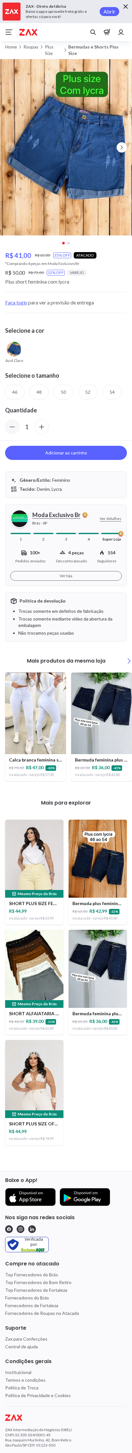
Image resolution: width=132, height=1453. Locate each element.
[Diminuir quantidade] (12, 427)
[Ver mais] (129, 661)
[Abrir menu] (9, 32)
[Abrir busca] (93, 32)
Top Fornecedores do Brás (31, 1274)
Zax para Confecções (26, 1339)
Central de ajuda (21, 1346)
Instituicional (18, 1372)
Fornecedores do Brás (27, 1297)
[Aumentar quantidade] (42, 427)
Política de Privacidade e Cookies (38, 1395)
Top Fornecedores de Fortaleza (36, 1290)
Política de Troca (21, 1387)
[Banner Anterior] (10, 147)
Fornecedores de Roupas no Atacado (42, 1313)
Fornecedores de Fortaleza (31, 1305)
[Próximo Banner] (122, 147)
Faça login (16, 302)
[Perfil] (121, 32)
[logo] (66, 1417)
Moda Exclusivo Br (56, 515)
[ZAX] (28, 32)
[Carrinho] (107, 32)
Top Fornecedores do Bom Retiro (38, 1282)
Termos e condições (25, 1380)
